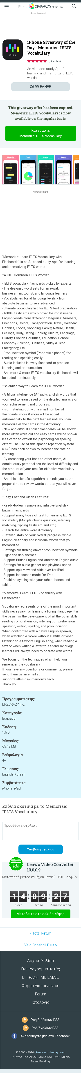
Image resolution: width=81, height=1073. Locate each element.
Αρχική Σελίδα (40, 960)
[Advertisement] (40, 26)
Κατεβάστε (41, 133)
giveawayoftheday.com (49, 1052)
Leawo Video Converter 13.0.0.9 (50, 867)
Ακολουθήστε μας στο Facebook (45, 1036)
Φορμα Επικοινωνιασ (40, 985)
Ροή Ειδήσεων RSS (45, 1020)
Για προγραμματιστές (40, 969)
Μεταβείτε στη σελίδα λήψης (40, 914)
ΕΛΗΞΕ (40, 87)
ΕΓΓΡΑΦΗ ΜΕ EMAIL (40, 977)
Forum (40, 994)
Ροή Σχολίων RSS (45, 1028)
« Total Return (40, 933)
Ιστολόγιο (41, 1002)
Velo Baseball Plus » (40, 945)
